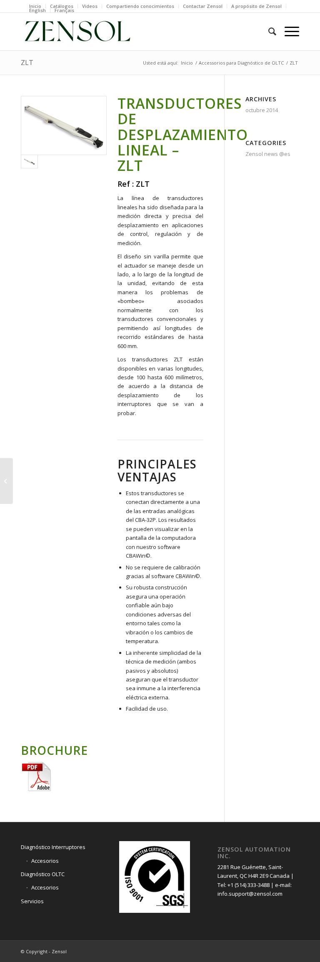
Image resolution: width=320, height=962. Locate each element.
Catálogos (61, 6)
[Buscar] (268, 31)
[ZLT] (64, 125)
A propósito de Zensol (256, 6)
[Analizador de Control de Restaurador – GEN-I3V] (6, 481)
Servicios (32, 901)
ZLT (27, 62)
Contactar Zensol (202, 6)
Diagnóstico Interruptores (53, 847)
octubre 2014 (261, 110)
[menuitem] (35, 6)
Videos (90, 6)
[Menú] (287, 31)
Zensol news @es (267, 154)
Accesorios (45, 860)
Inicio (35, 6)
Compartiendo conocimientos (140, 6)
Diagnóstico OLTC (43, 874)
